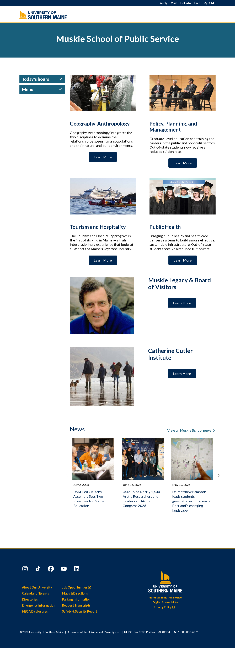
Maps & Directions (75, 593)
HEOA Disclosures (35, 611)
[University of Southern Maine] (165, 581)
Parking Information (76, 599)
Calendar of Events (35, 593)
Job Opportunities (75, 587)
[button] (218, 475)
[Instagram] (25, 569)
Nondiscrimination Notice (165, 597)
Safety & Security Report (79, 611)
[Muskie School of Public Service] (50, 15)
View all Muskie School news (189, 430)
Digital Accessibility (165, 602)
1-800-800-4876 (188, 632)
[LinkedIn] (77, 569)
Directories (30, 599)
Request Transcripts (76, 605)
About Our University (37, 587)
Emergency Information (38, 605)
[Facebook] (51, 569)
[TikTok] (38, 569)
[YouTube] (64, 569)
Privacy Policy (163, 607)
